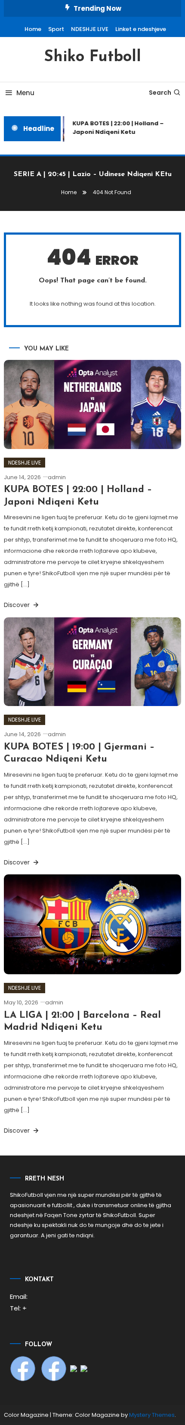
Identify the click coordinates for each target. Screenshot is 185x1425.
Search (160, 92)
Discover (17, 605)
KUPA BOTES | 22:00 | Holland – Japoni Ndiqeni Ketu (116, 127)
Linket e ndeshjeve (140, 29)
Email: (19, 1296)
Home (33, 29)
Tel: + (18, 1308)
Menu (25, 92)
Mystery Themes (152, 1415)
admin (57, 477)
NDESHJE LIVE (89, 29)
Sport (56, 29)
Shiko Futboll (92, 57)
